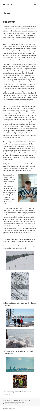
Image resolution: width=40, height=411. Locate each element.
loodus (8, 402)
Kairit (16, 400)
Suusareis (9, 21)
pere (11, 402)
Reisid (22, 400)
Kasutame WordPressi (9, 408)
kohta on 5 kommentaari (11, 404)
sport (22, 402)
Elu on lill (7, 4)
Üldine (26, 400)
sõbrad (15, 402)
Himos (4, 402)
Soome (19, 402)
